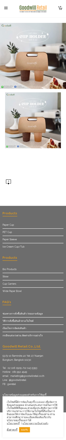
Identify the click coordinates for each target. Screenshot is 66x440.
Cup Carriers (9, 283)
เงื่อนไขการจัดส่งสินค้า (14, 328)
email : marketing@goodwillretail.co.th (23, 376)
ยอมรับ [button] (24, 429)
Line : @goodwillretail (14, 380)
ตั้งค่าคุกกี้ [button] (12, 429)
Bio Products (10, 269)
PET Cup (7, 232)
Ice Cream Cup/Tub (14, 246)
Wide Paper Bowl (12, 291)
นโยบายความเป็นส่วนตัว (35, 423)
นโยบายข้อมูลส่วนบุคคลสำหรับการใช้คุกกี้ (24, 394)
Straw (5, 276)
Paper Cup (8, 224)
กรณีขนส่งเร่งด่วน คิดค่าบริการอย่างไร (23, 335)
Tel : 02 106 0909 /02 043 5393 (20, 368)
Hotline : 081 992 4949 (15, 372)
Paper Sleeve (10, 239)
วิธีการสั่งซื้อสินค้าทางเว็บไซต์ (18, 321)
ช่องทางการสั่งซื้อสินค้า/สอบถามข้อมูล (23, 313)
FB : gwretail (9, 384)
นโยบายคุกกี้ (13, 423)
